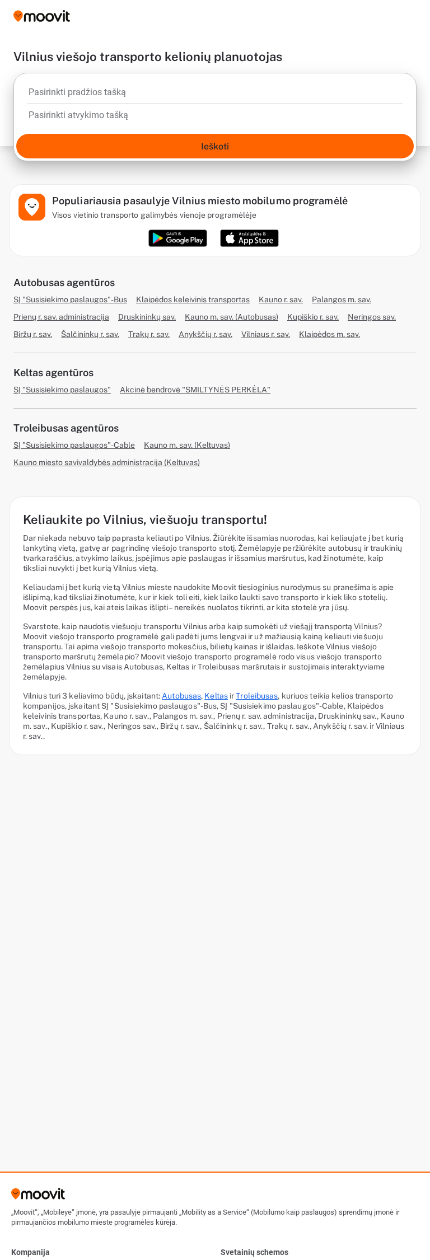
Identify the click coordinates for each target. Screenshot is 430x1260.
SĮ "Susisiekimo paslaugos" (62, 389)
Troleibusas (257, 695)
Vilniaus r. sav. (265, 334)
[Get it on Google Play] (178, 238)
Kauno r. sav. (281, 299)
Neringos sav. (372, 316)
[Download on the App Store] (249, 238)
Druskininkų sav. (147, 316)
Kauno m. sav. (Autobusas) (231, 316)
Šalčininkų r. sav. (90, 334)
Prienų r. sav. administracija (61, 316)
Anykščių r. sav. (205, 334)
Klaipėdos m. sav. (329, 334)
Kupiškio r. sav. (313, 316)
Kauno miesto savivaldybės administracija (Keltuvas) (106, 462)
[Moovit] (41, 17)
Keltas (216, 695)
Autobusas (181, 695)
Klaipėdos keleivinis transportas (193, 299)
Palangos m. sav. (341, 299)
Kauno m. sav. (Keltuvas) (187, 445)
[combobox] (215, 95)
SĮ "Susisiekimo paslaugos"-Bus (70, 299)
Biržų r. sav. (32, 334)
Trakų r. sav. (149, 334)
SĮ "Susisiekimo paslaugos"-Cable (74, 445)
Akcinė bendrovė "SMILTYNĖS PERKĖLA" (195, 389)
